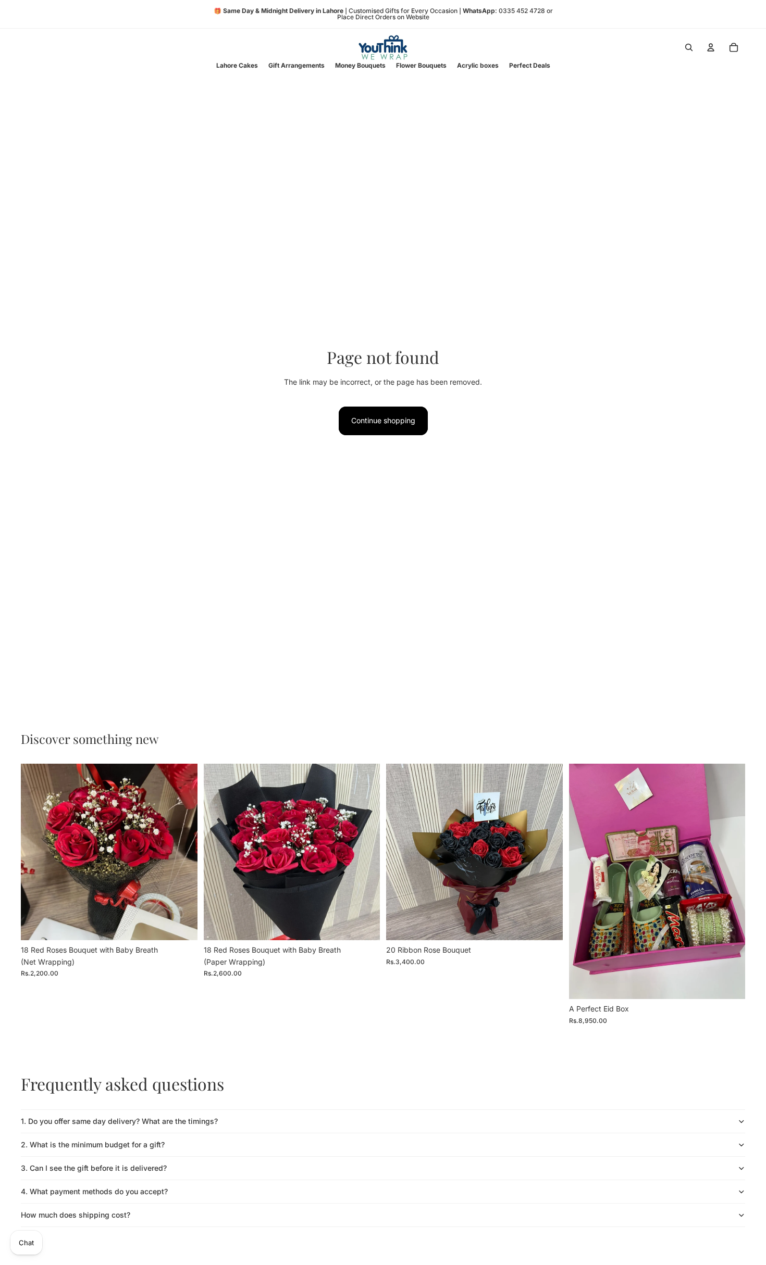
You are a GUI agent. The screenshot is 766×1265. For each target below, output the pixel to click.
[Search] (688, 47)
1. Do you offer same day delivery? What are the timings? (119, 1121)
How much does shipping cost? (75, 1214)
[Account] (710, 47)
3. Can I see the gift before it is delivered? (94, 1167)
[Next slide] (729, 881)
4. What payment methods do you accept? (94, 1191)
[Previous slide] (584, 881)
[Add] (181, 924)
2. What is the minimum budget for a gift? (93, 1144)
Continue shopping (383, 420)
